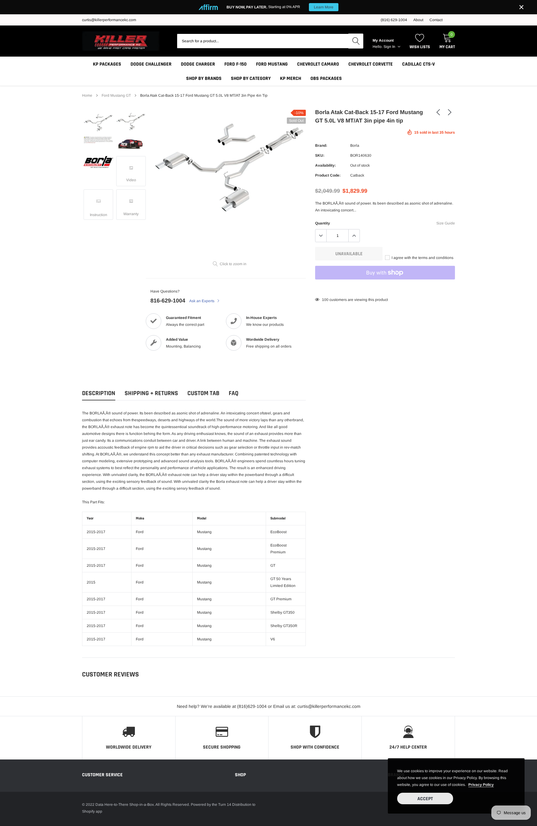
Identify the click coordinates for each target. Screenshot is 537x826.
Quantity (322, 223)
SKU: (319, 155)
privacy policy (481, 784)
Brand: (321, 145)
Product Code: (328, 175)
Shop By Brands (204, 78)
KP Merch (290, 78)
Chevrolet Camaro (318, 64)
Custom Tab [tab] (203, 393)
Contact (436, 20)
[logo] (121, 41)
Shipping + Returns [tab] (151, 393)
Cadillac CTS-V (418, 64)
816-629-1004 (167, 301)
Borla (354, 145)
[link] (98, 122)
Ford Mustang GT (116, 95)
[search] (355, 41)
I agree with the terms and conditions (422, 258)
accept (425, 799)
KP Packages (107, 64)
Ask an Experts (202, 301)
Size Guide (445, 223)
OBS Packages (326, 78)
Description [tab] (98, 393)
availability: (325, 165)
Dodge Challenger (151, 64)
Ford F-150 (235, 64)
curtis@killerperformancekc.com (109, 20)
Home (87, 95)
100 (325, 300)
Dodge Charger (198, 64)
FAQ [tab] (233, 393)
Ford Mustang (272, 64)
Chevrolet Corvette (370, 64)
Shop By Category (251, 78)
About (418, 20)
